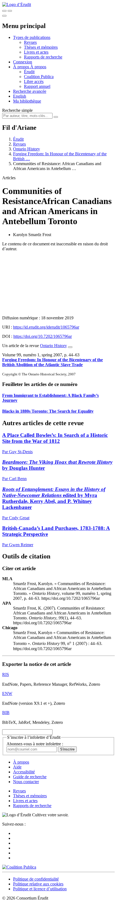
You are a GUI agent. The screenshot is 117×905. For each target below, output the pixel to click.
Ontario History (26, 149)
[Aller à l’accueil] (16, 4)
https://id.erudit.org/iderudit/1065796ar (46, 327)
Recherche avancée (29, 91)
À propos (38, 66)
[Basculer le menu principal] (4, 16)
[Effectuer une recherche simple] (4, 11)
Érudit (29, 71)
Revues (30, 42)
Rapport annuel (37, 86)
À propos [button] (21, 66)
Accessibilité (24, 772)
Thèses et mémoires (41, 47)
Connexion (22, 62)
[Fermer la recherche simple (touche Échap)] (10, 11)
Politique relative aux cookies (38, 884)
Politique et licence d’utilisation (40, 889)
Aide (17, 767)
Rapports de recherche (43, 57)
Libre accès (34, 81)
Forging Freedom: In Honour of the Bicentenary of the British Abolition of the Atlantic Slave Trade (52, 362)
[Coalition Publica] (19, 867)
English (19, 96)
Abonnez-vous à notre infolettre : (35, 744)
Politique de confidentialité (36, 879)
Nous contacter (26, 781)
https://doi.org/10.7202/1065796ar (42, 336)
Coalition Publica (39, 76)
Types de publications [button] (31, 37)
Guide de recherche (30, 776)
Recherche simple (17, 110)
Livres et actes (36, 52)
